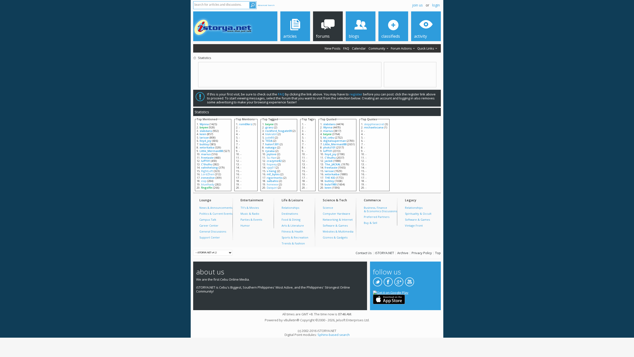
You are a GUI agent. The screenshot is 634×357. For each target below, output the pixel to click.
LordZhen (207, 174)
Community (377, 48)
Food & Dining (291, 219)
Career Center (208, 225)
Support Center (209, 237)
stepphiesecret (374, 124)
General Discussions (212, 231)
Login (436, 5)
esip (204, 181)
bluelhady (207, 184)
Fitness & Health (292, 231)
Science (328, 207)
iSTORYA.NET (384, 253)
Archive (402, 253)
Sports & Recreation (295, 237)
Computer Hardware (336, 213)
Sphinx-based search (333, 334)
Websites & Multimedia (338, 231)
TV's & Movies (249, 207)
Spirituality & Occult (418, 213)
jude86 (269, 137)
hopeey (272, 164)
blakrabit (271, 134)
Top (438, 253)
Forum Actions (401, 48)
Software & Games (335, 225)
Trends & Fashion (293, 243)
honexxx (272, 184)
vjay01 (271, 167)
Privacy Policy (422, 253)
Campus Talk (207, 219)
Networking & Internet (338, 219)
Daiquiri (272, 187)
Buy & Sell (370, 223)
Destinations (290, 213)
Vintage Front (414, 225)
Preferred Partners (376, 217)
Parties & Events (251, 219)
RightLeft (207, 171)
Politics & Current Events (215, 213)
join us (417, 5)
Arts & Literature (293, 225)
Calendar (359, 48)
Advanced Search (266, 5)
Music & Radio (249, 213)
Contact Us (364, 253)
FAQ (346, 48)
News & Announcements (215, 207)
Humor (245, 225)
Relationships (290, 207)
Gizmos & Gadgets (335, 237)
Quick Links (425, 48)
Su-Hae (271, 157)
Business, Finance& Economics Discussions (380, 209)
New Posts (333, 48)
